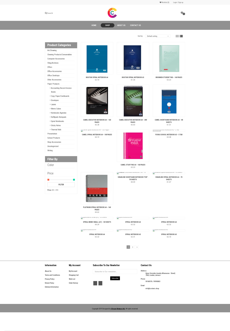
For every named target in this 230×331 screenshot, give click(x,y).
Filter (61, 184)
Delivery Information (52, 287)
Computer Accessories (56, 59)
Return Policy (49, 283)
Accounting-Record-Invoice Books (61, 90)
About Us (48, 271)
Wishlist (165, 2)
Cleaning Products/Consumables (59, 54)
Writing (50, 150)
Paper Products (53, 84)
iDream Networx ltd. (118, 309)
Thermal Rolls (56, 129)
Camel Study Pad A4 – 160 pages (133, 165)
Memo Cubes (56, 109)
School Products (53, 138)
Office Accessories (54, 71)
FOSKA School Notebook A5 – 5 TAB (168, 135)
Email (142, 285)
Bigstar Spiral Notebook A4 (97, 77)
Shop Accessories (54, 142)
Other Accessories (54, 80)
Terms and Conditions (52, 275)
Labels (53, 104)
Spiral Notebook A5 (133, 234)
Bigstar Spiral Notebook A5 (133, 77)
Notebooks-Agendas (58, 113)
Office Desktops (53, 75)
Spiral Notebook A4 (133, 222)
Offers (49, 67)
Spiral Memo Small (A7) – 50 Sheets (97, 222)
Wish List (72, 279)
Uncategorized (52, 146)
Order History (73, 283)
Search (50, 13)
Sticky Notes (56, 125)
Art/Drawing (52, 50)
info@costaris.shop (152, 288)
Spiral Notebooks (57, 121)
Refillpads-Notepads (58, 117)
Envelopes (55, 100)
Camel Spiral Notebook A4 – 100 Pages (97, 135)
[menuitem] (94, 25)
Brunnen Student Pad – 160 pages (169, 77)
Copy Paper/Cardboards (60, 96)
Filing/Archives (52, 63)
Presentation (52, 134)
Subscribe (115, 278)
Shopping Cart (74, 275)
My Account (73, 271)
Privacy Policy (49, 279)
